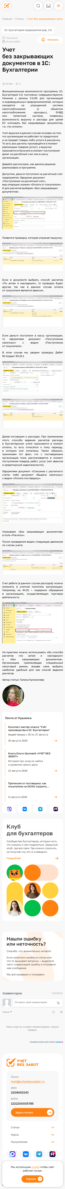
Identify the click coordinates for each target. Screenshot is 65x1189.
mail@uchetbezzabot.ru (28, 1081)
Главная (7, 18)
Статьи (19, 18)
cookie (36, 1166)
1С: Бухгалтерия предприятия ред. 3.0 (28, 30)
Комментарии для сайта (46, 1042)
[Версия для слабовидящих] (48, 5)
